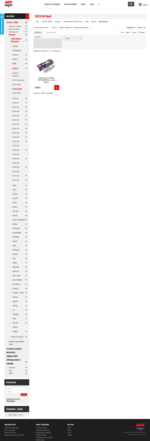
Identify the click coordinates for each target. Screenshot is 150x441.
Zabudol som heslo (13, 399)
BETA (87, 21)
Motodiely (58, 21)
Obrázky (130, 27)
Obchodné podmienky (43, 430)
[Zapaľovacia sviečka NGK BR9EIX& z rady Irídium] (46, 65)
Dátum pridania (65, 27)
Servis (70, 430)
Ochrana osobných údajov (44, 437)
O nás (69, 432)
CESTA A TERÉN (47, 21)
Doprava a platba (41, 427)
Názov (46, 27)
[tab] (48, 37)
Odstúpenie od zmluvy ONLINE (14, 435)
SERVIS (83, 4)
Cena (54, 27)
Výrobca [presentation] (38, 37)
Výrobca (38, 32)
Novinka (142, 32)
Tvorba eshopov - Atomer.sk (136, 434)
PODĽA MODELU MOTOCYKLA (72, 21)
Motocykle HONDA (70, 4)
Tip (122, 32)
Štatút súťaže (40, 440)
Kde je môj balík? (9, 430)
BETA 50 (94, 21)
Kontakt (70, 435)
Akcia (128, 32)
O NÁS (92, 4)
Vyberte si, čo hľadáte (52, 4)
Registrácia (11, 401)
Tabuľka (140, 27)
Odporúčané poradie (81, 27)
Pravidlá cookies (41, 435)
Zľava (134, 32)
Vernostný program (10, 432)
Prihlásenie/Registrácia (11, 427)
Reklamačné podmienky (43, 432)
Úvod (37, 21)
